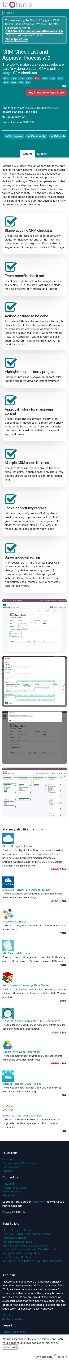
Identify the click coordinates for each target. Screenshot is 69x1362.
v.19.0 (34, 31)
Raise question (11, 1191)
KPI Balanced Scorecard (17, 953)
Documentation (15, 117)
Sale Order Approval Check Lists (22, 1115)
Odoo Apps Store (17, 39)
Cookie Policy (10, 1347)
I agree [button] (60, 1356)
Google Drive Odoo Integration (21, 1051)
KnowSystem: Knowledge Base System (26, 985)
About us (8, 1315)
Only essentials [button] (44, 1356)
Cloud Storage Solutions (17, 846)
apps (9, 12)
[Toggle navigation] (63, 4)
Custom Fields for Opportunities (21, 1083)
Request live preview (14, 1187)
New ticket (8, 1183)
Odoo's (40, 1285)
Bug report (9, 1195)
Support (42, 153)
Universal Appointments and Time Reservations (31, 1021)
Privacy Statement (13, 1331)
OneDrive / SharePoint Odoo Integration (26, 889)
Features (27, 153)
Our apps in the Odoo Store (19, 1163)
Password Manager (14, 921)
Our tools (8, 1159)
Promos (7, 1170)
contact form (38, 1201)
